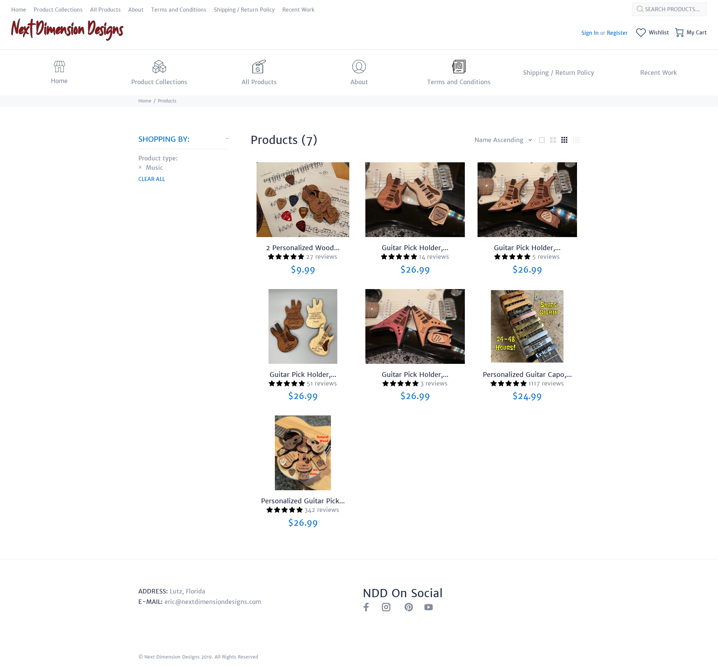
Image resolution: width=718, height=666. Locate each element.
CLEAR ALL (151, 179)
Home (144, 101)
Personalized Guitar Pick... (303, 501)
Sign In (590, 33)
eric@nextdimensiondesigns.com (213, 601)
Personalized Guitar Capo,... (527, 374)
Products (167, 101)
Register (617, 33)
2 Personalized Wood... (303, 247)
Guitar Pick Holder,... (415, 247)
